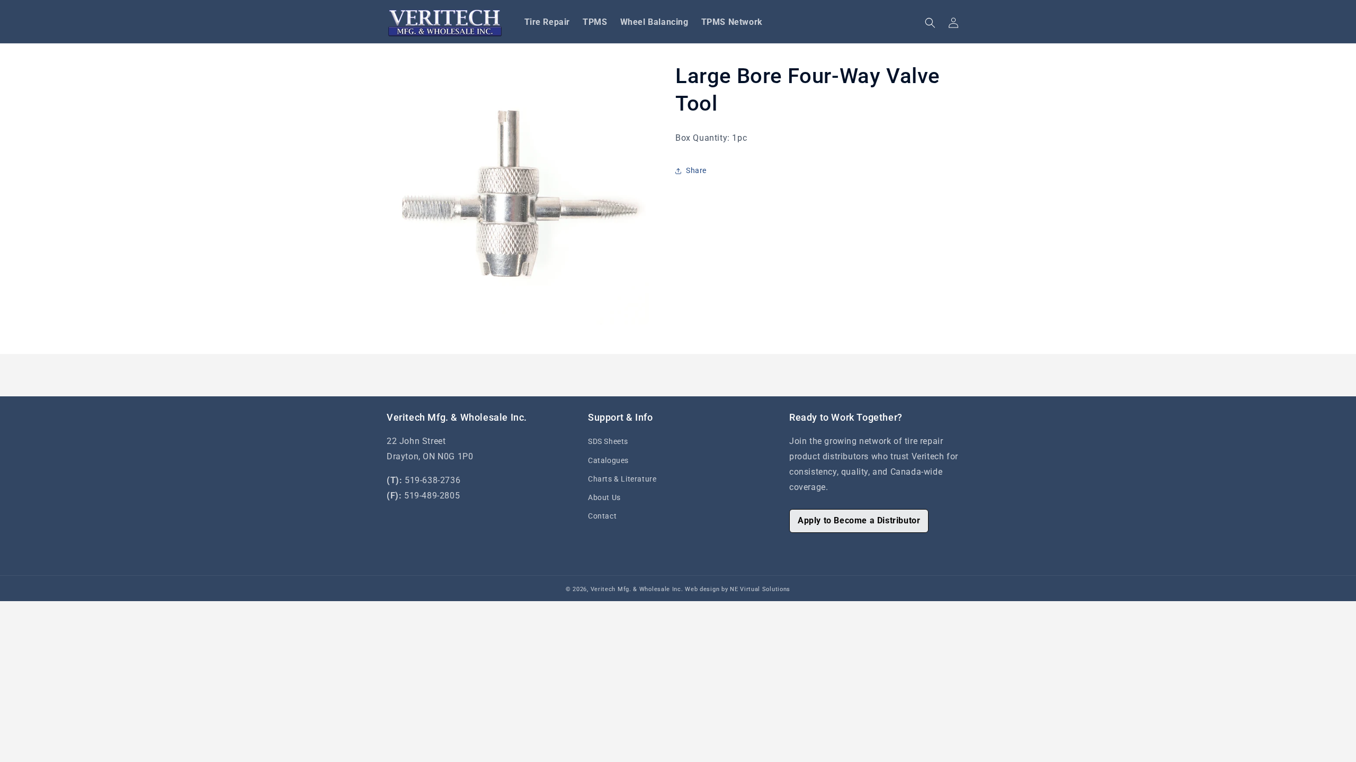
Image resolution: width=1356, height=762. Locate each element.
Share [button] (696, 170)
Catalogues (608, 460)
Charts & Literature (622, 479)
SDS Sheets (608, 441)
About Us (604, 497)
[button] (930, 22)
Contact (602, 516)
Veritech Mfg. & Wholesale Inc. (637, 589)
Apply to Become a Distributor (859, 520)
